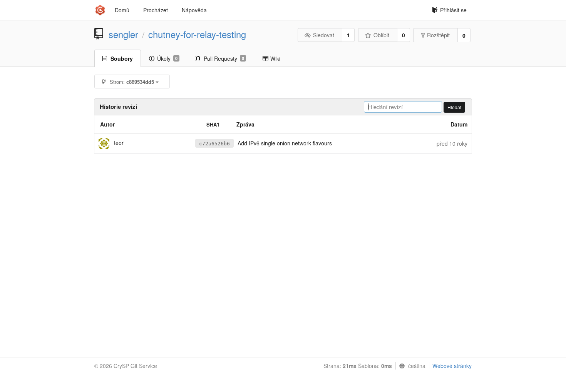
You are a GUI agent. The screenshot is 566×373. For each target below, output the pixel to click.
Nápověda (194, 10)
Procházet (155, 10)
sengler (123, 34)
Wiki (275, 58)
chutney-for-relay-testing (197, 34)
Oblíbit (381, 35)
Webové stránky (452, 366)
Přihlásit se (453, 10)
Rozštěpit (438, 35)
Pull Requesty (224, 58)
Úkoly (167, 58)
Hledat (454, 107)
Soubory (122, 58)
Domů (122, 10)
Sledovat (323, 35)
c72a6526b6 (214, 144)
